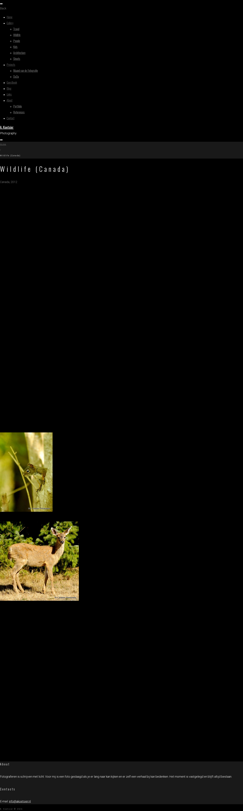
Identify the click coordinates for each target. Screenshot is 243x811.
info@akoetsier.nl (20, 801)
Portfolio (17, 106)
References (19, 112)
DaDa (16, 76)
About (9, 100)
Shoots (16, 58)
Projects (11, 64)
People (16, 41)
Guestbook (12, 82)
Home (9, 17)
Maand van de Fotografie (25, 70)
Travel (16, 29)
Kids (15, 47)
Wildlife (16, 35)
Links (9, 94)
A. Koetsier (7, 127)
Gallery (10, 23)
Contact (10, 118)
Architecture (19, 53)
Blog (9, 88)
